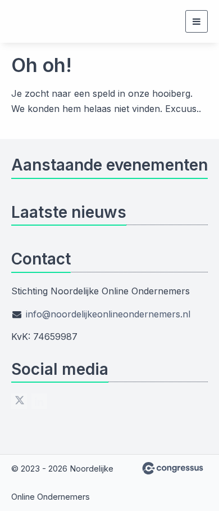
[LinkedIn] (39, 401)
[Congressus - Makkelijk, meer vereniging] (173, 468)
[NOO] (25, 21)
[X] (19, 401)
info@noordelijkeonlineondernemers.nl (108, 314)
